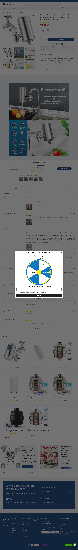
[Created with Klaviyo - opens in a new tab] (39, 298)
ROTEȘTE (39, 295)
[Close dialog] (62, 252)
